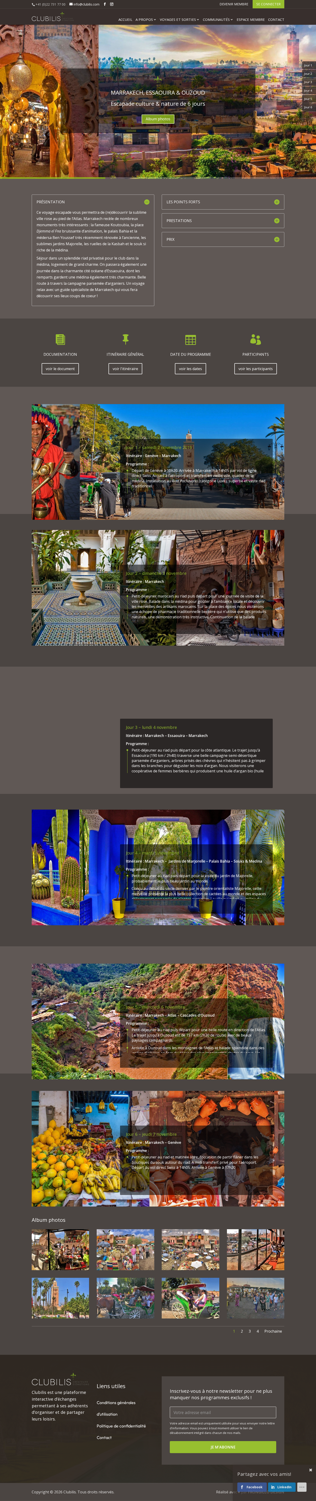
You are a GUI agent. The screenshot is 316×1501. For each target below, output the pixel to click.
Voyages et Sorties (178, 20)
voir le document (60, 368)
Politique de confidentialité (121, 1426)
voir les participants (256, 368)
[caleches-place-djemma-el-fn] (125, 1318)
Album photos (158, 118)
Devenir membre (234, 4)
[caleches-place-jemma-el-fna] (190, 1318)
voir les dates (190, 368)
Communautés (216, 20)
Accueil (125, 20)
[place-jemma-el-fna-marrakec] (256, 1318)
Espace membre (251, 20)
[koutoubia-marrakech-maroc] (60, 1318)
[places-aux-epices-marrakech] (125, 1270)
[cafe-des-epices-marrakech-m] (256, 1270)
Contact (276, 20)
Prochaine (273, 1331)
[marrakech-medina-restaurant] (60, 1270)
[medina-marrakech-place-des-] (190, 1270)
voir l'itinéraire (125, 368)
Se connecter (268, 4)
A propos (144, 20)
